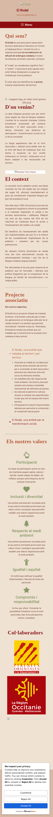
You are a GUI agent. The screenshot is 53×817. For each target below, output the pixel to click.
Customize (25, 793)
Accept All (26, 805)
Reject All (26, 799)
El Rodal (22, 10)
